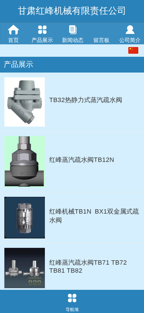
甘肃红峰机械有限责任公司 (72, 11)
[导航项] (72, 298)
